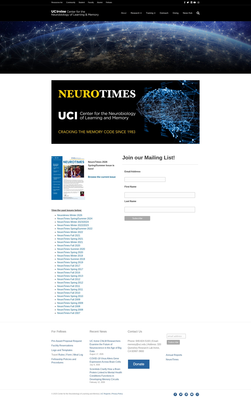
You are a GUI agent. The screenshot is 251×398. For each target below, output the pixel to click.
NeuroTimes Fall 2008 (68, 306)
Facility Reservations (62, 345)
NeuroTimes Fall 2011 (68, 286)
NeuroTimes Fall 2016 (68, 272)
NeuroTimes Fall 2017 (68, 266)
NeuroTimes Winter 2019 (70, 255)
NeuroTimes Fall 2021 (68, 235)
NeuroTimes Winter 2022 (70, 232)
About (123, 13)
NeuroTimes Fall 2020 (68, 245)
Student (82, 2)
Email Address (132, 171)
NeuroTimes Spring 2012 (70, 282)
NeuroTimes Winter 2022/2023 (73, 225)
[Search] (197, 13)
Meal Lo (78, 354)
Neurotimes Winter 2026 (69, 215)
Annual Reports (174, 355)
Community (70, 2)
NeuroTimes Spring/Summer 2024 (74, 218)
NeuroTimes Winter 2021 (70, 242)
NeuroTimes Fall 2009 (68, 299)
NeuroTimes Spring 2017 (70, 269)
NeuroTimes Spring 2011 (70, 289)
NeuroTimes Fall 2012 (68, 279)
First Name (130, 186)
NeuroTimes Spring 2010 (70, 296)
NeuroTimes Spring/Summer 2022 (74, 228)
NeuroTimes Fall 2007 (68, 313)
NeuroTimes (172, 359)
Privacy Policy (117, 394)
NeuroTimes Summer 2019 (71, 259)
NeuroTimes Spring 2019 (70, 262)
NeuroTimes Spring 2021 (70, 239)
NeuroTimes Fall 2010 (68, 293)
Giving (176, 13)
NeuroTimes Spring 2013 (70, 276)
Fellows (109, 2)
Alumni (100, 2)
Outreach (164, 13)
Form (69, 354)
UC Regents (105, 394)
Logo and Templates (61, 350)
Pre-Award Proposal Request (66, 341)
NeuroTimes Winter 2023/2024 (73, 222)
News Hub (187, 13)
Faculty (91, 2)
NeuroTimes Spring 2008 (70, 309)
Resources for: (57, 2)
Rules (61, 354)
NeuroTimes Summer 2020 (71, 249)
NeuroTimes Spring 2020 (70, 252)
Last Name (130, 201)
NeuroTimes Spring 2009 (70, 303)
